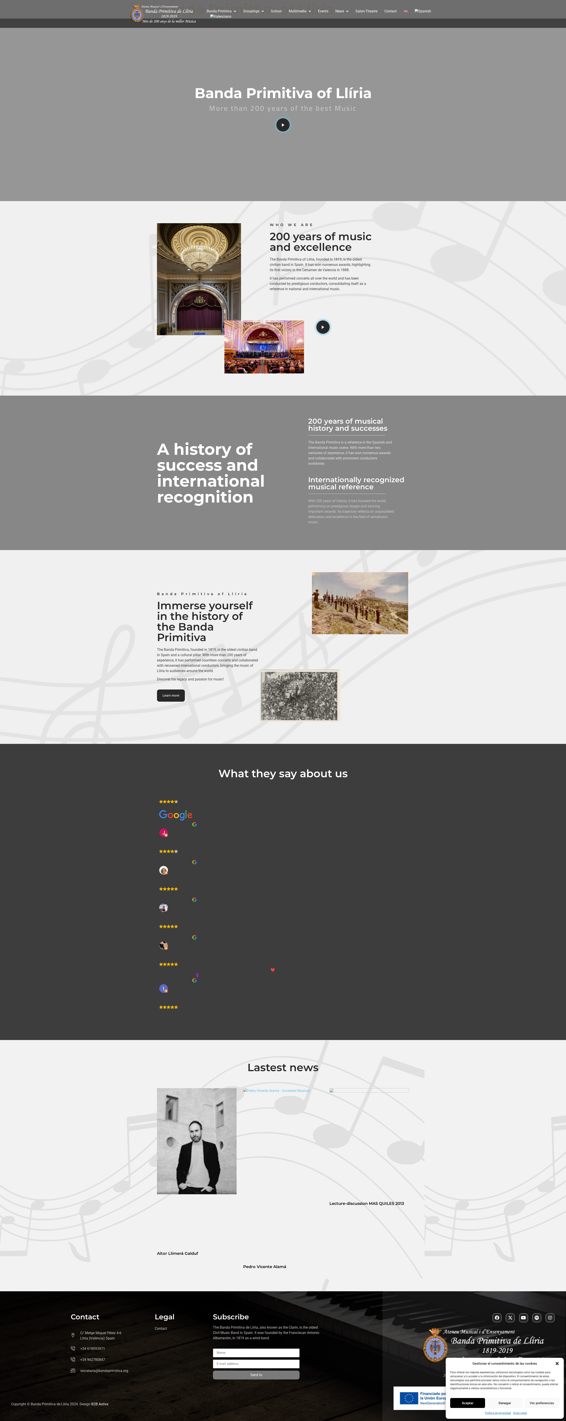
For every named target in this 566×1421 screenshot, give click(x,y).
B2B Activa (99, 1404)
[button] (557, 1363)
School (276, 11)
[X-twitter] (510, 1317)
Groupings (251, 11)
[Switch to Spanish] (423, 11)
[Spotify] (536, 1317)
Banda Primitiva (219, 11)
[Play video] (283, 124)
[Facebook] (497, 1317)
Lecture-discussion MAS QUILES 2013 (366, 1203)
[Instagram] (550, 1317)
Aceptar (467, 1403)
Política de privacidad (498, 1413)
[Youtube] (523, 1317)
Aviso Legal (520, 1413)
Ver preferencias (542, 1403)
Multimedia (297, 11)
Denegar (505, 1403)
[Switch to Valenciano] (220, 16)
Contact (390, 11)
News (339, 11)
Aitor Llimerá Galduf (177, 1253)
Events (323, 11)
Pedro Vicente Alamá (264, 1266)
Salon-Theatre (366, 11)
